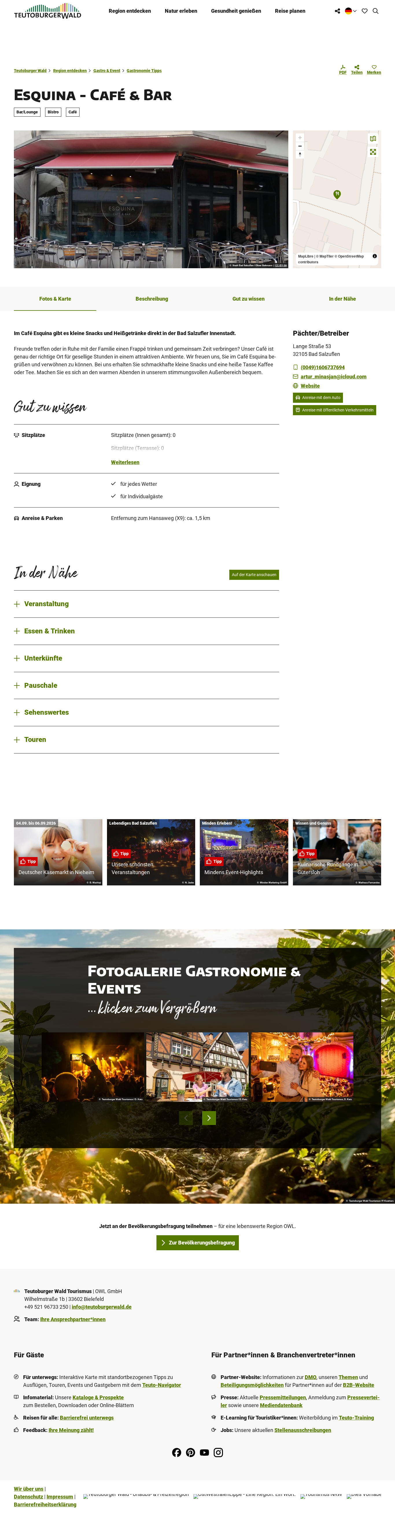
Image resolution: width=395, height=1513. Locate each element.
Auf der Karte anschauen (254, 574)
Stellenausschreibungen (302, 1430)
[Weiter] (209, 1118)
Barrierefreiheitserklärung (45, 1504)
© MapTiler (325, 256)
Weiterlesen (125, 462)
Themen (348, 1377)
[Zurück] (186, 1118)
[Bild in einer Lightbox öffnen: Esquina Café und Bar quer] (151, 199)
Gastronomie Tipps (144, 70)
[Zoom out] (300, 146)
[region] (337, 199)
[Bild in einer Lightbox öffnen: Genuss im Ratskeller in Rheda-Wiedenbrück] (197, 1067)
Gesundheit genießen (236, 11)
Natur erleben (181, 11)
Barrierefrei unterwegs (87, 1418)
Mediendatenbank (281, 1405)
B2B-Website (358, 1385)
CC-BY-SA (281, 265)
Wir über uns (28, 1489)
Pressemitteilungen (283, 1397)
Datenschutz (28, 1497)
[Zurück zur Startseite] (48, 11)
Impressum (60, 1497)
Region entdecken (130, 11)
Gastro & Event (106, 70)
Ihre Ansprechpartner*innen (73, 1319)
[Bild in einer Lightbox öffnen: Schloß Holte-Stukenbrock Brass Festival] (93, 1067)
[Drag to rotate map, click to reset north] (300, 154)
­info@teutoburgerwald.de (102, 1307)
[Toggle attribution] (374, 256)
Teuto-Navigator (161, 1385)
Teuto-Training (356, 1418)
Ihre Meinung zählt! (71, 1430)
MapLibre (305, 256)
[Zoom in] (300, 137)
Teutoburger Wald (30, 70)
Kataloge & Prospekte (98, 1397)
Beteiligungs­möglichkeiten (252, 1385)
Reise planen (290, 11)
